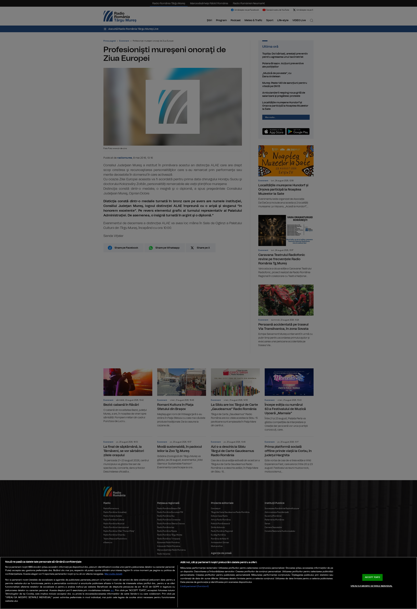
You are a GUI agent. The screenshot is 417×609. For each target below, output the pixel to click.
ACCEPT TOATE (372, 577)
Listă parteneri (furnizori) (194, 586)
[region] (208, 583)
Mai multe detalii (113, 574)
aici (112, 590)
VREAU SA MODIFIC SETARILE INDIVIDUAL (372, 586)
